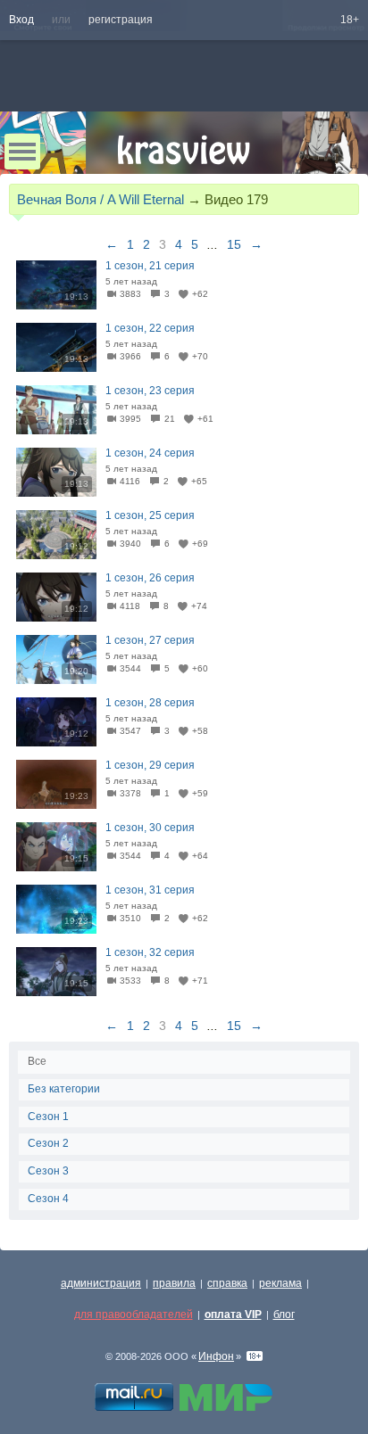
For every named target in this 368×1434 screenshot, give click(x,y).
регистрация (120, 19)
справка (227, 1283)
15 (234, 244)
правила (174, 1283)
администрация (101, 1283)
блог (284, 1314)
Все (37, 1061)
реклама (280, 1283)
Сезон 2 (48, 1143)
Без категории (64, 1089)
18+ (349, 19)
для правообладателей (133, 1314)
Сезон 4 (48, 1198)
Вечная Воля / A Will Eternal (100, 199)
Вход (21, 19)
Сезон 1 (48, 1116)
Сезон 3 (48, 1171)
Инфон (216, 1356)
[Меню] (22, 151)
